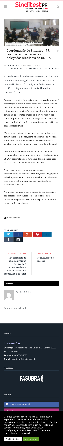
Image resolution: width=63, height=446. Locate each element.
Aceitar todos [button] (31, 439)
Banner (14, 68)
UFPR (45, 68)
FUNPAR (29, 68)
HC (41, 68)
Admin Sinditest (13, 65)
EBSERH (22, 68)
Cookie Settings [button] (13, 439)
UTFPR (56, 68)
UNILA (50, 68)
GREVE (36, 68)
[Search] (58, 6)
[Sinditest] (31, 6)
